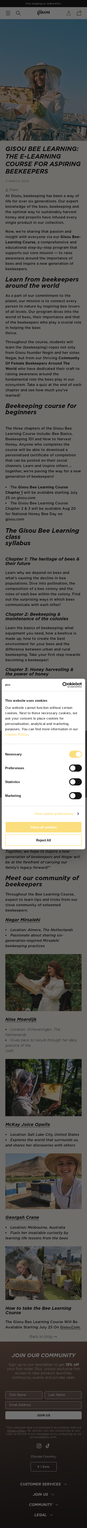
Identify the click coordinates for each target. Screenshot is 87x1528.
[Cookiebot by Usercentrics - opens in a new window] (62, 685)
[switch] (75, 767)
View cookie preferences (54, 814)
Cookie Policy (16, 734)
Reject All (43, 840)
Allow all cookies (43, 827)
